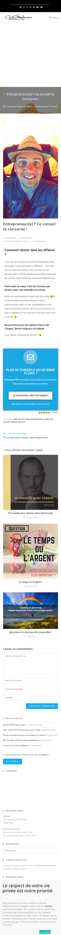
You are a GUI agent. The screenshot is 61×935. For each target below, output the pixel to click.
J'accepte (45, 932)
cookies (48, 906)
